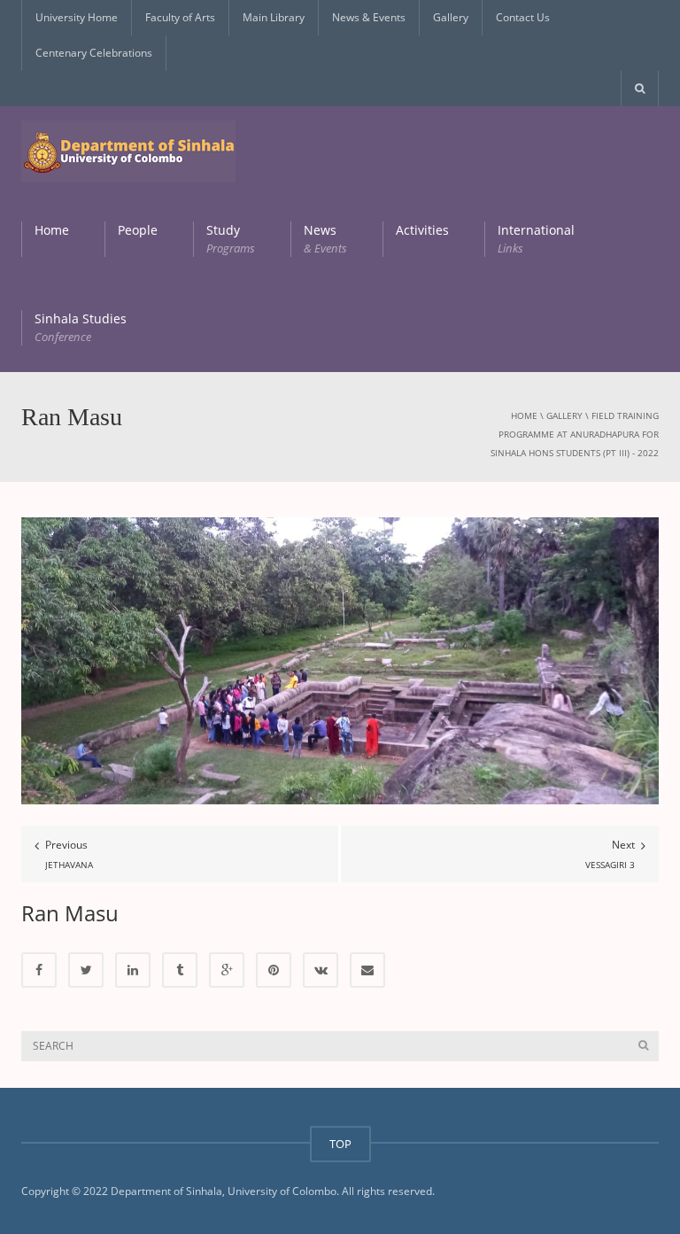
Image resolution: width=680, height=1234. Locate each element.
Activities (422, 229)
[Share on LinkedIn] (133, 970)
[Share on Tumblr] (179, 970)
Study (230, 238)
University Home (76, 17)
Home (52, 229)
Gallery (450, 17)
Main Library (274, 17)
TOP (340, 1144)
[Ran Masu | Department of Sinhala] (128, 150)
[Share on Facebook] (39, 970)
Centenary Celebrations (93, 52)
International (536, 238)
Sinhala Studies (81, 327)
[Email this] (367, 970)
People (138, 229)
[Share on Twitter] (86, 970)
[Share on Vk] (320, 970)
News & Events (369, 17)
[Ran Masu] (340, 660)
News (325, 238)
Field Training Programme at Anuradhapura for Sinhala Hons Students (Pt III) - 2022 (575, 434)
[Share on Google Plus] (226, 970)
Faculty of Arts (180, 17)
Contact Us (523, 17)
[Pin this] (273, 970)
